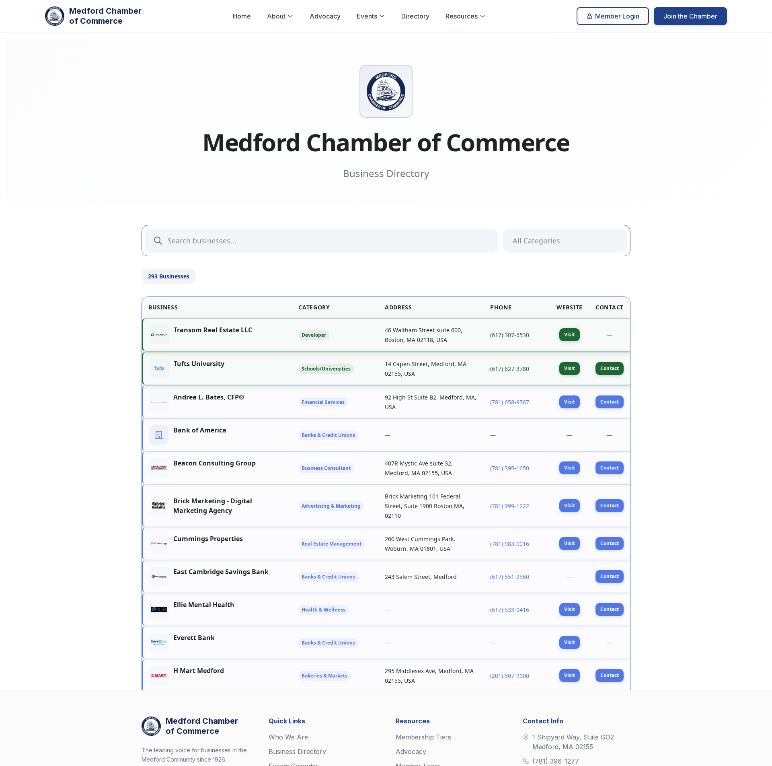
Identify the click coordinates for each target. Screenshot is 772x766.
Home (242, 16)
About (276, 16)
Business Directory (297, 751)
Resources (462, 16)
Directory (415, 16)
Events (367, 16)
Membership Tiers (423, 737)
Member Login (617, 16)
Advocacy (325, 16)
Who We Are (288, 737)
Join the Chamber (690, 16)
